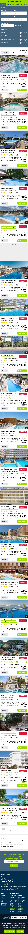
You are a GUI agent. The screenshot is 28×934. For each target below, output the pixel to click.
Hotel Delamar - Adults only (10, 431)
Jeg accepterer (9, 931)
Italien (19, 905)
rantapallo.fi (10, 918)
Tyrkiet (12, 905)
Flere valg (5, 90)
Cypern (12, 906)
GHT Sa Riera (5, 75)
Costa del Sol (13, 901)
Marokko (20, 909)
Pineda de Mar (5, 622)
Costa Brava (12, 77)
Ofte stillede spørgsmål (7, 880)
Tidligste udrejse (6, 17)
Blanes (3, 509)
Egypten (12, 911)
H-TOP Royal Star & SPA (9, 393)
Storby (12, 4)
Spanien (15, 358)
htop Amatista (6, 544)
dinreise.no (10, 919)
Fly (8, 4)
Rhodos (20, 903)
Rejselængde (5, 23)
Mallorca (12, 897)
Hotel (17, 4)
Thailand (12, 909)
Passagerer (4, 29)
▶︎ (26, 64)
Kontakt (3, 878)
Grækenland (21, 901)
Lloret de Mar (5, 115)
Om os (3, 876)
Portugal (12, 908)
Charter (3, 4)
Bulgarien (20, 908)
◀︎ (1, 64)
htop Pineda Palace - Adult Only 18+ (13, 620)
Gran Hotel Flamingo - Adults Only (13, 150)
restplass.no (5, 917)
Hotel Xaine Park (7, 188)
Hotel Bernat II (6, 770)
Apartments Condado (8, 226)
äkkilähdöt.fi (4, 918)
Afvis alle (20, 931)
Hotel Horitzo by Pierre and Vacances (14, 507)
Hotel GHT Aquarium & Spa (10, 318)
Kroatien (20, 906)
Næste (16, 831)
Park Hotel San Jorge (8, 808)
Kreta (11, 903)
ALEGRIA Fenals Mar (8, 113)
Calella (2, 358)
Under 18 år (13, 895)
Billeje (23, 4)
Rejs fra (3, 10)
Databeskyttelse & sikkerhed (8, 881)
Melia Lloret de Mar (7, 695)
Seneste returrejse (19, 17)
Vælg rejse (21, 90)
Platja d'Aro (4, 810)
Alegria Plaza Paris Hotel (9, 582)
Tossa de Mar (4, 77)
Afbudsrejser (4, 903)
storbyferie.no (17, 919)
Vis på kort (5, 52)
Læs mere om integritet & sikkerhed (14, 927)
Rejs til (16, 10)
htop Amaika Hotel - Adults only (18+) (14, 733)
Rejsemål (3, 905)
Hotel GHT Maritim (7, 356)
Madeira (20, 911)
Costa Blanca (21, 900)
